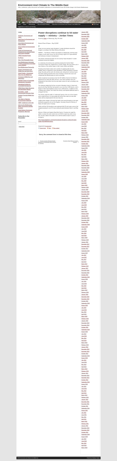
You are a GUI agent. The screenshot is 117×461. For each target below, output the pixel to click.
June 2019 (84, 205)
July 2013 (83, 360)
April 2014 (83, 340)
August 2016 (84, 279)
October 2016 (84, 275)
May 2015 (83, 312)
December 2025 (85, 34)
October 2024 (84, 65)
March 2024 (84, 80)
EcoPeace (20, 57)
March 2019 (84, 211)
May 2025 (83, 49)
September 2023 (85, 93)
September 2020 (85, 172)
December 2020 (85, 165)
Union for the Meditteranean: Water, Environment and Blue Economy (25, 106)
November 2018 (85, 220)
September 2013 (85, 356)
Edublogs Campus (96, 457)
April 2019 (83, 209)
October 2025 (84, 38)
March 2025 (84, 54)
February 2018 (85, 240)
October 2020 (84, 170)
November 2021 (85, 141)
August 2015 (84, 305)
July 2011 (83, 412)
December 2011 (85, 401)
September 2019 (85, 198)
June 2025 (84, 47)
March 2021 (84, 159)
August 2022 (84, 121)
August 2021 (84, 148)
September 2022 (85, 119)
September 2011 (85, 408)
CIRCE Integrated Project (24, 55)
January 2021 (84, 163)
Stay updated (56, 128)
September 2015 (85, 303)
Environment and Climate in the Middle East (43, 5)
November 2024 (85, 62)
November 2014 (85, 325)
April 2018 (83, 235)
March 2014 (84, 342)
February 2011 (84, 423)
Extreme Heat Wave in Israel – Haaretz (71, 141)
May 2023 (83, 102)
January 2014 (84, 347)
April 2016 (83, 288)
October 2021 (84, 143)
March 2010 (84, 447)
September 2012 (85, 382)
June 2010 (84, 441)
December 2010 (85, 428)
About (24, 24)
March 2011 (84, 421)
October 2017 (84, 248)
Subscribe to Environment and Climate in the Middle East (66, 24)
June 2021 (84, 152)
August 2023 (84, 95)
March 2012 (84, 395)
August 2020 (84, 174)
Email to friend (43, 128)
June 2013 (84, 362)
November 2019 (85, 194)
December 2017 (85, 244)
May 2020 (83, 180)
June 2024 (84, 73)
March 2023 (84, 106)
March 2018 (84, 237)
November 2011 (85, 404)
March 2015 (84, 316)
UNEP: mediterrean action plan (26, 102)
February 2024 (85, 82)
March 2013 (84, 369)
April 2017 (83, 261)
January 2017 (84, 268)
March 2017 (84, 264)
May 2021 (83, 154)
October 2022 (84, 117)
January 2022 (84, 137)
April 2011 (83, 419)
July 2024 (83, 71)
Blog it (50, 128)
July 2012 (83, 386)
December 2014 (85, 323)
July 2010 (83, 439)
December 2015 (85, 296)
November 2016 (85, 272)
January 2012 (84, 399)
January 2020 (84, 189)
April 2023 (83, 104)
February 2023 (85, 108)
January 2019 (84, 216)
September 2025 (85, 40)
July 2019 (83, 202)
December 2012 (85, 375)
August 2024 (84, 69)
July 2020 (83, 176)
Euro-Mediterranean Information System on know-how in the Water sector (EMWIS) (26, 64)
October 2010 (84, 432)
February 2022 (85, 135)
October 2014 (84, 327)
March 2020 (84, 185)
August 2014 (84, 331)
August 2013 (84, 358)
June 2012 (84, 388)
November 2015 (85, 299)
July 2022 (83, 124)
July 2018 (83, 229)
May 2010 (83, 443)
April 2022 (83, 130)
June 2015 (84, 310)
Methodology (32, 24)
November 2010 (85, 430)
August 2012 (84, 384)
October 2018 (84, 222)
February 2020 (85, 187)
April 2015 (83, 314)
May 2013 (83, 364)
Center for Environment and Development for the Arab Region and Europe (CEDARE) (26, 52)
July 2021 (83, 150)
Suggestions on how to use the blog (26, 26)
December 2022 (85, 113)
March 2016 (84, 290)
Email (20, 121)
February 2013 (85, 371)
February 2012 (85, 397)
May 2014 (83, 338)
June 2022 (84, 126)
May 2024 (83, 76)
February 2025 (85, 56)
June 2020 (84, 178)
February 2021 (85, 161)
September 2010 (85, 434)
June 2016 (84, 283)
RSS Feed (95, 24)
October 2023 (84, 91)
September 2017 (85, 250)
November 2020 (85, 167)
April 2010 (83, 445)
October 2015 (84, 301)
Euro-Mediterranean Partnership (26, 67)
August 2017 (84, 253)
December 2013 (85, 349)
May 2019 (83, 207)
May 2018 (83, 233)
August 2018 (84, 226)
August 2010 (84, 436)
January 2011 (84, 425)
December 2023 (85, 86)
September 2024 (85, 67)
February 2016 (85, 292)
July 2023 (83, 97)
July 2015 (83, 307)
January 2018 (84, 242)
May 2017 (83, 259)
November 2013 (85, 351)
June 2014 (84, 336)
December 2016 (85, 270)
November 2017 (85, 246)
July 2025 (83, 45)
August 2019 (84, 200)
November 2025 (85, 36)
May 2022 (83, 128)
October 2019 (84, 196)
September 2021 (85, 145)
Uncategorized (48, 126)
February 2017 (85, 266)
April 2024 (83, 78)
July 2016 (83, 281)
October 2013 (84, 353)
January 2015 (84, 320)
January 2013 (84, 373)
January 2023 (84, 111)
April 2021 (83, 156)
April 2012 (83, 393)
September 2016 (85, 277)
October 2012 (84, 380)
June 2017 (84, 257)
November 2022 (85, 115)
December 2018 (85, 218)
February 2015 (85, 318)
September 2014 (85, 329)
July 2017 (83, 255)
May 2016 (83, 285)
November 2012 (85, 377)
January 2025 (84, 58)
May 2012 (83, 390)
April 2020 (83, 183)
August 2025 (84, 43)
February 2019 (85, 213)
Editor (45, 38)
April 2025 (83, 51)
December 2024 (85, 60)
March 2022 (84, 132)
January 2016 (84, 294)
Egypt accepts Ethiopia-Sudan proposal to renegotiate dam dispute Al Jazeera (47, 142)
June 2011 (84, 415)
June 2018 (84, 231)
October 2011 (84, 406)
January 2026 (84, 32)
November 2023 (85, 89)
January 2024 (84, 84)
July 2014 (83, 334)
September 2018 (85, 224)
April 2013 (83, 366)
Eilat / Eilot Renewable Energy (25, 60)
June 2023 (84, 100)
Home (19, 24)
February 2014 (85, 345)
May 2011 (83, 417)
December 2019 (85, 191)
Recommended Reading (43, 24)
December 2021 (85, 139)
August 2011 (84, 410)
